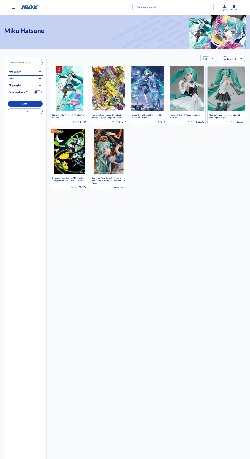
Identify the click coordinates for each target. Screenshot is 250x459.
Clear (25, 111)
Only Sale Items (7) (18, 92)
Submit (25, 104)
